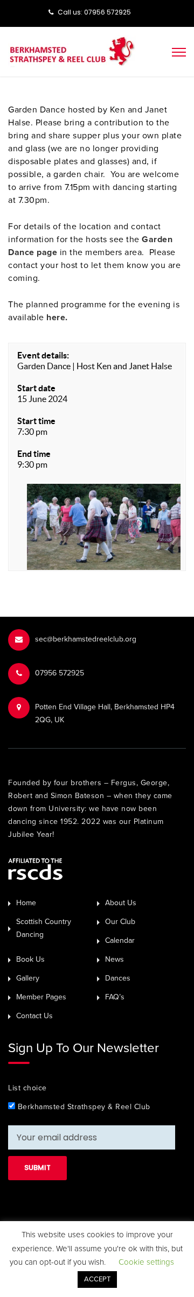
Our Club (120, 921)
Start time (36, 421)
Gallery (27, 978)
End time (34, 454)
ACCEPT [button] (97, 1279)
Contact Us (34, 1015)
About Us (120, 902)
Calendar (120, 940)
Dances (117, 978)
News (114, 959)
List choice (27, 1087)
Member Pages (41, 997)
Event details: (43, 355)
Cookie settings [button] (146, 1262)
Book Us (30, 959)
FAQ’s (114, 997)
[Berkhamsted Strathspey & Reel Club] (72, 50)
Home (26, 902)
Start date (36, 388)
